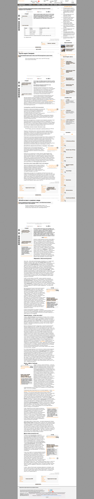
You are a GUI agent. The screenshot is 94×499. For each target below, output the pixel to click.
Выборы (45, 237)
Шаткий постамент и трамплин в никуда (27, 94)
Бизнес (48, 4)
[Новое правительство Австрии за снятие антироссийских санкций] (63, 79)
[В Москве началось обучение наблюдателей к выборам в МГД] (52, 440)
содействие (43, 341)
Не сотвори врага (52, 2)
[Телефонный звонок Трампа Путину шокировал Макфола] (63, 71)
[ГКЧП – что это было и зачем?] (63, 171)
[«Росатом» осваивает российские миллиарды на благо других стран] (63, 190)
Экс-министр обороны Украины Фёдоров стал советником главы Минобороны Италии (26, 242)
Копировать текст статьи (19, 30)
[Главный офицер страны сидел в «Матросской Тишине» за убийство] (63, 198)
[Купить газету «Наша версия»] (31, 1)
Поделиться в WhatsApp (19, 24)
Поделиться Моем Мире (19, 19)
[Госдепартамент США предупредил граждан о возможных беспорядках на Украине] (44, 189)
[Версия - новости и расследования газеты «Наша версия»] (24, 2)
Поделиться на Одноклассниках (19, 22)
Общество (43, 4)
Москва (60, 4)
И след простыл (73, 3)
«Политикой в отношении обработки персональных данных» (51, 495)
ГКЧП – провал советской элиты (62, 3)
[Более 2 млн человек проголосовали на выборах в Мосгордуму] (27, 370)
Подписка (33, 2)
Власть (34, 4)
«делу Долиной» (50, 100)
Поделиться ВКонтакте (19, 16)
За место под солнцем (25, 25)
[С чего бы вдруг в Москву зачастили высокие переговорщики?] (22, 188)
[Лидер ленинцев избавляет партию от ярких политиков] (22, 479)
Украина (30, 4)
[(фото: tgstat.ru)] (52, 458)
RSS (48, 490)
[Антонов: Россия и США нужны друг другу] (63, 85)
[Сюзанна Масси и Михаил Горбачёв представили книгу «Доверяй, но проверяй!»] (63, 114)
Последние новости (68, 6)
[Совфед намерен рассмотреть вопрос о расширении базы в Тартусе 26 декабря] (63, 63)
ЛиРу (52, 490)
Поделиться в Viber (19, 26)
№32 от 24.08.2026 (34, 1)
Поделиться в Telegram (19, 28)
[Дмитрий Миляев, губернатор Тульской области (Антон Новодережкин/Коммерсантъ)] (52, 148)
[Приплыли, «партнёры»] (44, 43)
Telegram (49, 490)
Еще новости (68, 40)
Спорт (51, 4)
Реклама (37, 2)
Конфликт (38, 4)
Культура (55, 4)
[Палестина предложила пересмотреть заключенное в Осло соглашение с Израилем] (63, 92)
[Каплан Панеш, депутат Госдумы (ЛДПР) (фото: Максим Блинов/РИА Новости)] (52, 166)
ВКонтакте (51, 490)
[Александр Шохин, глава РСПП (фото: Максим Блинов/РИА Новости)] (52, 110)
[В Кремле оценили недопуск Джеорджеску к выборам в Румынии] (52, 293)
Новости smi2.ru (20, 197)
